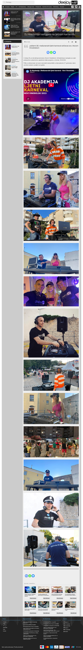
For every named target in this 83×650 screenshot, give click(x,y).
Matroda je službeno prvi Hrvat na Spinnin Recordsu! (30, 639)
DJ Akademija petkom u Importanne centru (50, 639)
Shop (4, 629)
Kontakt (62, 6)
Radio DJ (66, 622)
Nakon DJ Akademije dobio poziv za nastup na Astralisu (50, 636)
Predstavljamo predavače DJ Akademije (31, 631)
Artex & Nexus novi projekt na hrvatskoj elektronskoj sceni (31, 629)
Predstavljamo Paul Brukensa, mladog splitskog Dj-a (30, 633)
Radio (12, 6)
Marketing (55, 6)
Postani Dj (38, 6)
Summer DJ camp (47, 6)
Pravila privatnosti (18, 647)
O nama (7, 6)
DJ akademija (67, 625)
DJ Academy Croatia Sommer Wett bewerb (50, 633)
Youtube (66, 631)
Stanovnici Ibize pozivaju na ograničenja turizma (57, 595)
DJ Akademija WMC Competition (29, 624)
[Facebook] (48, 52)
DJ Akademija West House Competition (31, 626)
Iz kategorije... (8, 41)
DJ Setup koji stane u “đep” (70, 610)
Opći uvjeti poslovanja (7, 647)
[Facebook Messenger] (54, 52)
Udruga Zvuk (30, 6)
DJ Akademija (22, 6)
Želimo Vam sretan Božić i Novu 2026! (30, 610)
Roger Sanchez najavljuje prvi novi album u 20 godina (30, 595)
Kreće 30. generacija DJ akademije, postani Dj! (43, 610)
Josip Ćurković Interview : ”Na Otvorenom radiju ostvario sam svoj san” (51, 631)
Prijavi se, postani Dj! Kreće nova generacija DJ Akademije (29, 636)
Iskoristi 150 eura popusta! (57, 610)
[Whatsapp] (51, 52)
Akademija (5, 627)
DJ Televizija (67, 623)
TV (16, 6)
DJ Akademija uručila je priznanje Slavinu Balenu (70, 595)
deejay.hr (66, 627)
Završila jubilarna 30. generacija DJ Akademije (43, 595)
